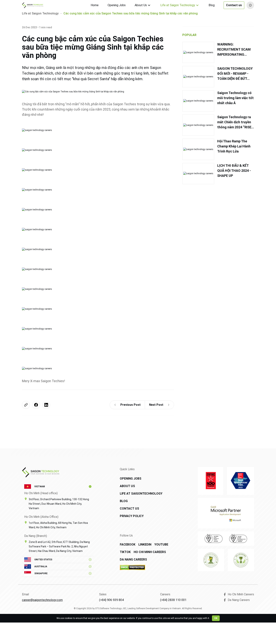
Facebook (127, 544)
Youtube (161, 544)
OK (215, 618)
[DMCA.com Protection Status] (146, 567)
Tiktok (125, 552)
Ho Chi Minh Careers (150, 552)
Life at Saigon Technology (177, 5)
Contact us (234, 5)
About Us (141, 5)
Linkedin (144, 544)
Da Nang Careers (133, 559)
